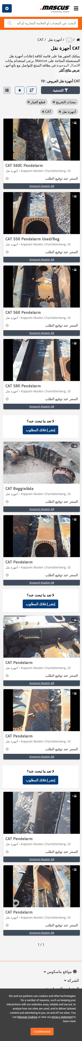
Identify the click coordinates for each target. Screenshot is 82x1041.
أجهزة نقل (55, 39)
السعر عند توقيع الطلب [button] (61, 179)
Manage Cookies (27, 1017)
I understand (42, 1031)
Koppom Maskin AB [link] (41, 186)
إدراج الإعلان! (7, 8)
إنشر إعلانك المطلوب (40, 430)
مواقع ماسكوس (59, 972)
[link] (41, 140)
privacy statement (62, 1017)
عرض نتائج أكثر (69, 70)
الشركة (73, 981)
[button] (60, 90)
